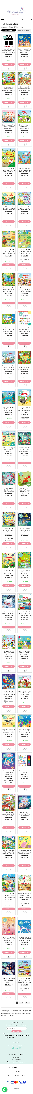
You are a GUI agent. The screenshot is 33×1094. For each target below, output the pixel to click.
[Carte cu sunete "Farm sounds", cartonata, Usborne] (8, 78)
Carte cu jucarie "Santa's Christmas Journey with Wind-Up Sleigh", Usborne (8, 692)
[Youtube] (16, 1048)
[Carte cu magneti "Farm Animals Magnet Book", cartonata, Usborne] (24, 116)
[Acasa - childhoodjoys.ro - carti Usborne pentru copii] (16, 11)
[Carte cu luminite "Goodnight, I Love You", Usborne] (24, 519)
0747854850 (17, 1059)
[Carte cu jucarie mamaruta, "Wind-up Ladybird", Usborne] (8, 560)
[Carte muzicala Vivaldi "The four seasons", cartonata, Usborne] (24, 198)
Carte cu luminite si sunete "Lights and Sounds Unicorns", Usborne (24, 938)
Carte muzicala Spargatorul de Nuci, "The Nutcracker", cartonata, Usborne (8, 613)
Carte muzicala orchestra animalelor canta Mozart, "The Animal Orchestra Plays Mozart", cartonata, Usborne (24, 88)
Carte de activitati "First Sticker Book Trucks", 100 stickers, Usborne (24, 980)
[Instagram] (20, 1048)
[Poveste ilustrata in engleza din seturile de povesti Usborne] (8, 40)
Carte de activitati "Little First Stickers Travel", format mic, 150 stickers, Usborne (8, 895)
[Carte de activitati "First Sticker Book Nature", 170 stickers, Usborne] (24, 560)
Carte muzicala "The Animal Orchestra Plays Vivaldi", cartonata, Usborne (8, 126)
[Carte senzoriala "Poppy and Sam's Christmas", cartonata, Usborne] (8, 642)
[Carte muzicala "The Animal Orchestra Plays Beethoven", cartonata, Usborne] (8, 357)
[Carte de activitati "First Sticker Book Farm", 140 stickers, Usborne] (8, 239)
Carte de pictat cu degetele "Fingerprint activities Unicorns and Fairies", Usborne (24, 772)
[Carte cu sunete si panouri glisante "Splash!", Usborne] (24, 721)
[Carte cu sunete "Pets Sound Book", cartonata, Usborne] (8, 279)
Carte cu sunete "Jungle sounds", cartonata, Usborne (24, 449)
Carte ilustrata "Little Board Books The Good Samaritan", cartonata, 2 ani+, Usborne (24, 692)
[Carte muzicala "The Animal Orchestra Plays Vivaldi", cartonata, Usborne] (8, 116)
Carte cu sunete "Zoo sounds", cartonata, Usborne (8, 852)
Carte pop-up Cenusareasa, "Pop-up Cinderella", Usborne (24, 814)
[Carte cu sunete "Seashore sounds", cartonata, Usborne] (24, 157)
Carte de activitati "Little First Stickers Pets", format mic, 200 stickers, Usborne (24, 251)
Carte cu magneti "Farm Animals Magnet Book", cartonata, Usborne (24, 126)
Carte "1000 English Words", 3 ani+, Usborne (8, 449)
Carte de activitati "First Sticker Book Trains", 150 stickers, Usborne (24, 613)
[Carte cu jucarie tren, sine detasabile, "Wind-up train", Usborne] (8, 802)
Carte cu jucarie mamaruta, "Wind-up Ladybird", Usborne (8, 571)
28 (26, 1002)
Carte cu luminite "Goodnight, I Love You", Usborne (25, 530)
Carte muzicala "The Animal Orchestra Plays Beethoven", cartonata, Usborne (8, 367)
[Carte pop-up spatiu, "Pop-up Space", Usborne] (8, 968)
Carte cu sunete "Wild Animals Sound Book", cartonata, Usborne (8, 408)
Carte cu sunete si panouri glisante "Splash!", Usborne (24, 730)
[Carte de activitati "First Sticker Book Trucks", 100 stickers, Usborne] (24, 968)
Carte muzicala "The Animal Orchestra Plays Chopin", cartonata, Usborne (24, 50)
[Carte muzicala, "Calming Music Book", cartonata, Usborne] (8, 478)
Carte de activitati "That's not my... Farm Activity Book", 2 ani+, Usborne (24, 408)
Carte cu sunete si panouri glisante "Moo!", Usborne (24, 652)
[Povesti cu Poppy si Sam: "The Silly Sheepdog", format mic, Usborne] (8, 721)
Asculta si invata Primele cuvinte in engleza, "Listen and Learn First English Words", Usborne (24, 329)
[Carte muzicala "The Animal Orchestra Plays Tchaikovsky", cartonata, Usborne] (24, 279)
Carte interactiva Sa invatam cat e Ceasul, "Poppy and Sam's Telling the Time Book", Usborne (24, 895)
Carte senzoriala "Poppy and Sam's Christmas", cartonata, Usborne (8, 652)
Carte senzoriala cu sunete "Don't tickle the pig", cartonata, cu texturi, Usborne (24, 852)
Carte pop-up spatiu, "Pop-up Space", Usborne (8, 980)
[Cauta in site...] (31, 19)
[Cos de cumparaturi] (26, 19)
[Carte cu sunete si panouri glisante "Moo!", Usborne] (24, 642)
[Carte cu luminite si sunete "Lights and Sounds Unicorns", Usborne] (24, 926)
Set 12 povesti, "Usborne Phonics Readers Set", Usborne (24, 490)
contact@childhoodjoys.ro (17, 1062)
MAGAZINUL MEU (16, 1068)
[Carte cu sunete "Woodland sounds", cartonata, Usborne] (24, 357)
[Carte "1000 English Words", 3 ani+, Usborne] (8, 438)
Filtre (9, 30)
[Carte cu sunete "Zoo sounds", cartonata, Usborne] (8, 842)
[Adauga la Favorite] (9, 68)
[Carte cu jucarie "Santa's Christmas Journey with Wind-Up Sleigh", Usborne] (8, 681)
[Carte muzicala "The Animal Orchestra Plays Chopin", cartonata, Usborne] (24, 40)
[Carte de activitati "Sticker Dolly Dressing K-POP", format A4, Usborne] (8, 761)
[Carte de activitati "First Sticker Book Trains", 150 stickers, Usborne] (24, 602)
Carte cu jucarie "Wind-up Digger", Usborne (8, 530)
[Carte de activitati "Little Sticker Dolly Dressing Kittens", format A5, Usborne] (8, 926)
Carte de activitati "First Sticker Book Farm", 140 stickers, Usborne (8, 251)
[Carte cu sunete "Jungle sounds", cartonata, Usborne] (24, 438)
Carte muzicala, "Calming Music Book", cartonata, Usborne (8, 490)
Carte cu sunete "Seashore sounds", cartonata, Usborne (24, 170)
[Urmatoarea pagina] (29, 1003)
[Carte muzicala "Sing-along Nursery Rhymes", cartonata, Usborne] (8, 198)
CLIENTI (16, 1072)
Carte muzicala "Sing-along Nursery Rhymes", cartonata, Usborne (8, 208)
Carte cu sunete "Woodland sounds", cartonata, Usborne (24, 367)
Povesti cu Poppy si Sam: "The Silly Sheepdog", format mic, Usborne (8, 730)
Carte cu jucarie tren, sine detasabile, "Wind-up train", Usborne (8, 814)
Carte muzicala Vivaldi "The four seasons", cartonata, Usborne (24, 208)
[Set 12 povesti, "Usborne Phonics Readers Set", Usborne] (24, 479)
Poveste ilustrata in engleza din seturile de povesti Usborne (8, 50)
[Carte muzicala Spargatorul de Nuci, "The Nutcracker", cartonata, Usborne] (8, 601)
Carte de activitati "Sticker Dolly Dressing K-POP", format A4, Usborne (8, 772)
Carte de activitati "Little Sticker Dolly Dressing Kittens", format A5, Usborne (8, 938)
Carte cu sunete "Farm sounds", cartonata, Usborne (8, 88)
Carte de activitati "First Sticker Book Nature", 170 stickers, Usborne (24, 571)
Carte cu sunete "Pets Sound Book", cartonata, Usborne (8, 289)
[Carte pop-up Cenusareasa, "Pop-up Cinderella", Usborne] (24, 802)
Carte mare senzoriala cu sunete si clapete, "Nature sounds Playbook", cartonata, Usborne (8, 329)
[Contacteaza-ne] (22, 19)
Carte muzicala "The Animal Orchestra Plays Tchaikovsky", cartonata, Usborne (24, 289)
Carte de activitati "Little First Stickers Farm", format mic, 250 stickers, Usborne (8, 170)
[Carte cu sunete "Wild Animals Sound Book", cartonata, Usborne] (8, 397)
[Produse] (2, 19)
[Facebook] (13, 1048)
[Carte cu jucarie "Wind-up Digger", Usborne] (8, 519)
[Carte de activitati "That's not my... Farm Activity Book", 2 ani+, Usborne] (24, 397)
